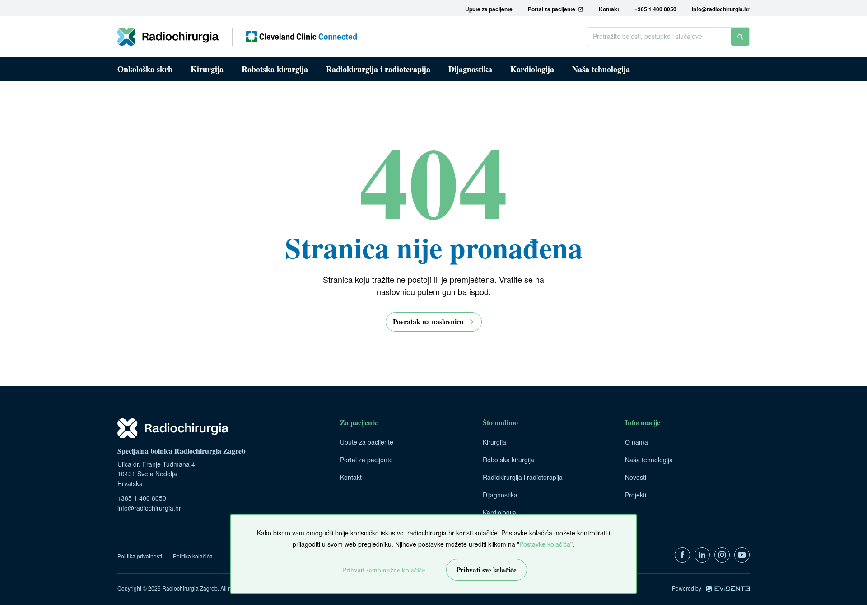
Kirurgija (207, 69)
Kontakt (351, 477)
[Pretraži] (740, 37)
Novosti (635, 477)
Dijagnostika (470, 69)
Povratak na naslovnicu (428, 321)
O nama (636, 441)
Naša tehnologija (601, 69)
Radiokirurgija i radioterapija (378, 69)
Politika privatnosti (139, 556)
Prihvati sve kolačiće (487, 570)
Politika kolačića (193, 556)
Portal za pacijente (366, 459)
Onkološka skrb (144, 69)
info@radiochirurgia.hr (149, 507)
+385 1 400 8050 (141, 497)
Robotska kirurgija (275, 69)
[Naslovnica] (237, 37)
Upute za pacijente (366, 441)
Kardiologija (532, 69)
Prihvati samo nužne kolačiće (384, 569)
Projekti (635, 494)
